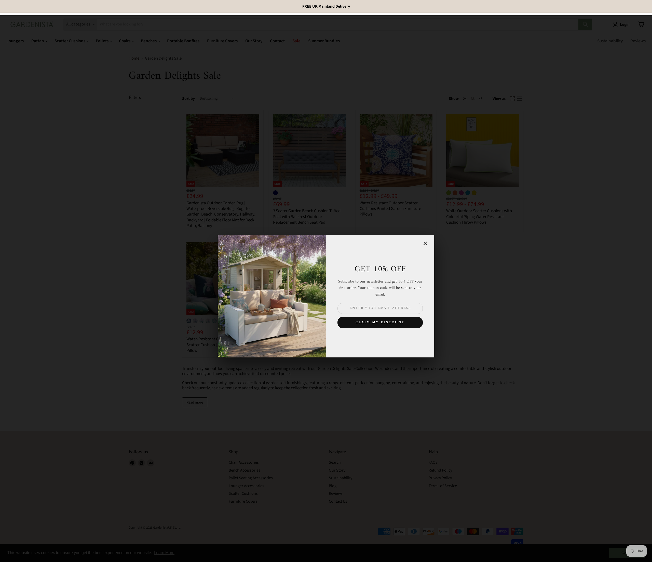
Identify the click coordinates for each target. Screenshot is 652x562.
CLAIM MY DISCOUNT (380, 322)
